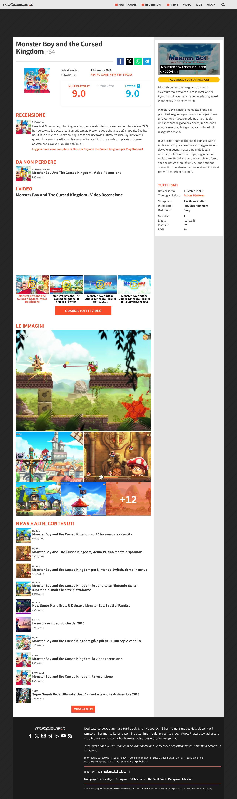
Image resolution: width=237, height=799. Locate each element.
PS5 (119, 74)
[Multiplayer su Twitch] (57, 735)
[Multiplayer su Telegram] (50, 735)
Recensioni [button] (153, 4)
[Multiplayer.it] (18, 4)
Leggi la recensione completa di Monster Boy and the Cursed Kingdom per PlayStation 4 (87, 149)
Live (199, 4)
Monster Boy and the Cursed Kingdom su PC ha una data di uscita (82, 534)
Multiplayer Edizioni (179, 779)
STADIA (127, 74)
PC (98, 74)
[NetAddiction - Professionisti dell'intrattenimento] (115, 772)
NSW (113, 74)
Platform (199, 195)
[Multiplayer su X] (37, 735)
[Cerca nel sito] (223, 4)
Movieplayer (107, 779)
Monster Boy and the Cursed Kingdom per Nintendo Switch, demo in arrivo (89, 569)
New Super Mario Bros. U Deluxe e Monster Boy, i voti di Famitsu (81, 605)
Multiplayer (91, 779)
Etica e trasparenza (163, 757)
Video (187, 4)
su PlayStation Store (189, 79)
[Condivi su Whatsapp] (138, 61)
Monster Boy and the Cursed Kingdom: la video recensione (77, 658)
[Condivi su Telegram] (147, 61)
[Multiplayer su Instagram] (43, 735)
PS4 (93, 74)
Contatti (180, 757)
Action (188, 195)
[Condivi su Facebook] (120, 61)
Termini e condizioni (139, 757)
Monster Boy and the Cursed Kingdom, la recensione (72, 676)
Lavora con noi (195, 757)
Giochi (211, 4)
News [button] (174, 4)
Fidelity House (137, 779)
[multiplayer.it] (50, 728)
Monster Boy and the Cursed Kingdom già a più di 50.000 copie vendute (87, 641)
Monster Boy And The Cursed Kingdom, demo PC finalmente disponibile (87, 552)
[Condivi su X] (129, 61)
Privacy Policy (118, 757)
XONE (105, 74)
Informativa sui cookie (96, 757)
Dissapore (121, 779)
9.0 (79, 93)
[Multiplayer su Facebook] (30, 735)
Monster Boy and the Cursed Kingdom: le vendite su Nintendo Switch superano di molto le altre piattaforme (85, 587)
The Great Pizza (157, 779)
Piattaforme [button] (127, 4)
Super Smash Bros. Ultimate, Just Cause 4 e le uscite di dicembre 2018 (85, 694)
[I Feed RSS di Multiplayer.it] (70, 735)
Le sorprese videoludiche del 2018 (58, 623)
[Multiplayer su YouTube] (63, 735)
